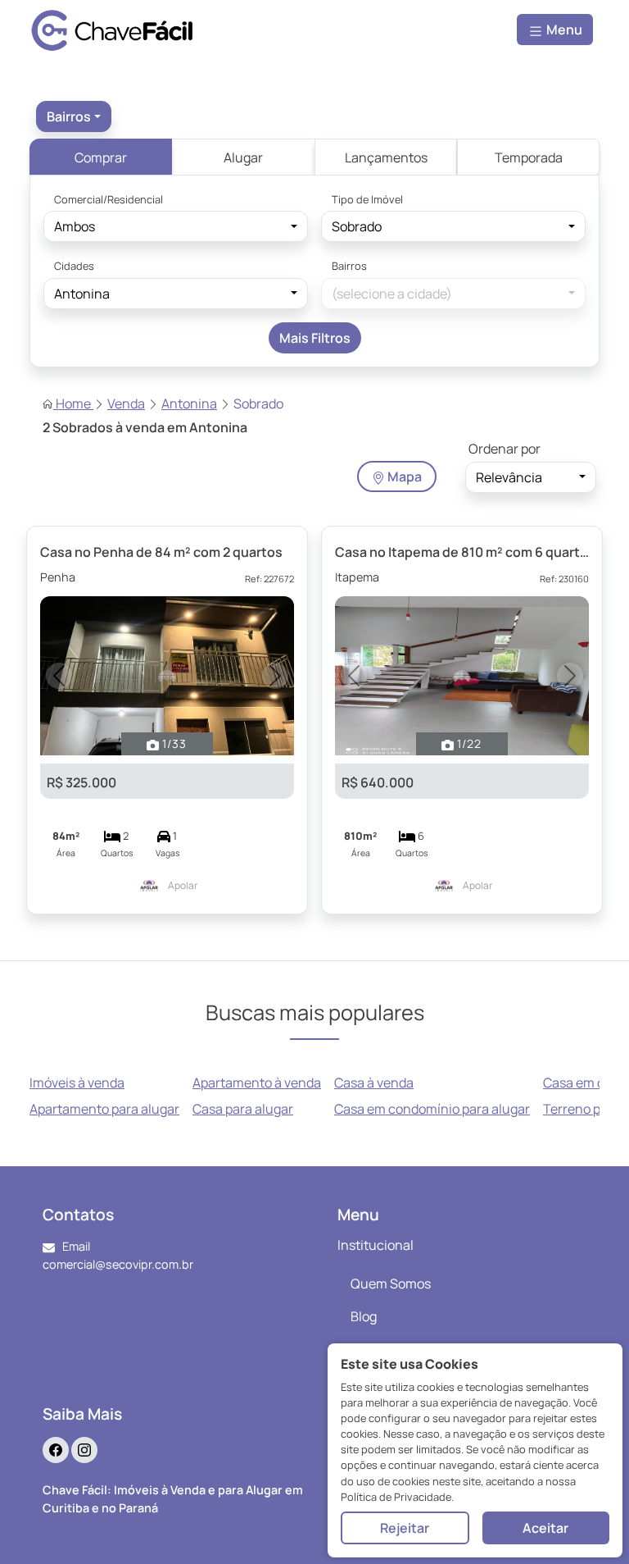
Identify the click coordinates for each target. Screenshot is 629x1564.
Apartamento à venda (256, 1083)
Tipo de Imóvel (367, 199)
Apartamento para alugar (104, 1109)
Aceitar (545, 1528)
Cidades (74, 265)
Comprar (101, 157)
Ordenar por (504, 449)
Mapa (403, 476)
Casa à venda (374, 1083)
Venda (126, 403)
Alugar (243, 157)
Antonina (189, 403)
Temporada (529, 157)
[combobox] (73, 116)
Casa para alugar (242, 1109)
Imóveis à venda (76, 1083)
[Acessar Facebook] (56, 1450)
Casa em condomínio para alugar (432, 1109)
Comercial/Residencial (108, 199)
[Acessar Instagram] (84, 1450)
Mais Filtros (315, 338)
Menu (563, 30)
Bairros (349, 265)
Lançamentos (386, 157)
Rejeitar (404, 1528)
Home (73, 403)
